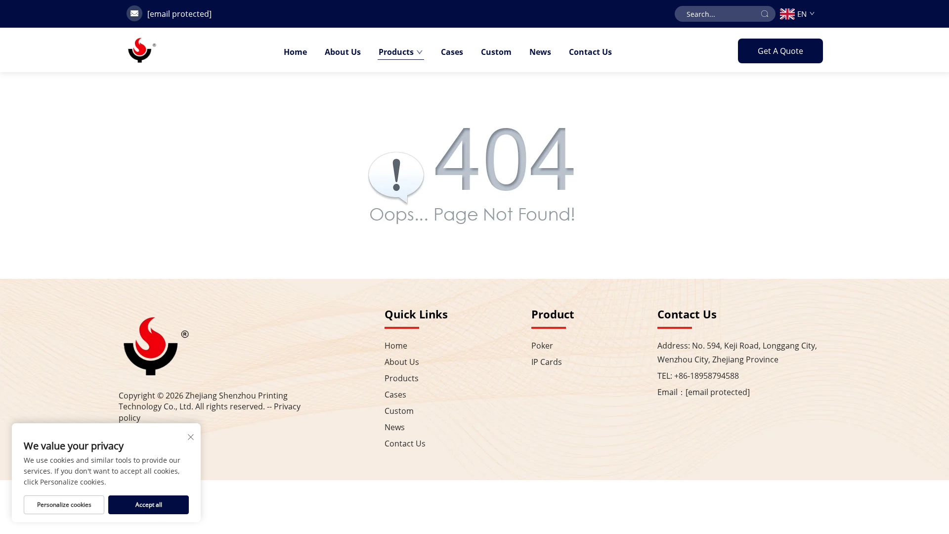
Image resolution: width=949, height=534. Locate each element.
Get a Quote (780, 50)
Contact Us (590, 51)
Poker (542, 345)
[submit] (765, 14)
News (540, 51)
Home (295, 51)
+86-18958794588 (706, 375)
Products (396, 51)
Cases (452, 51)
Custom (496, 51)
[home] (142, 50)
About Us (343, 51)
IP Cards (546, 361)
